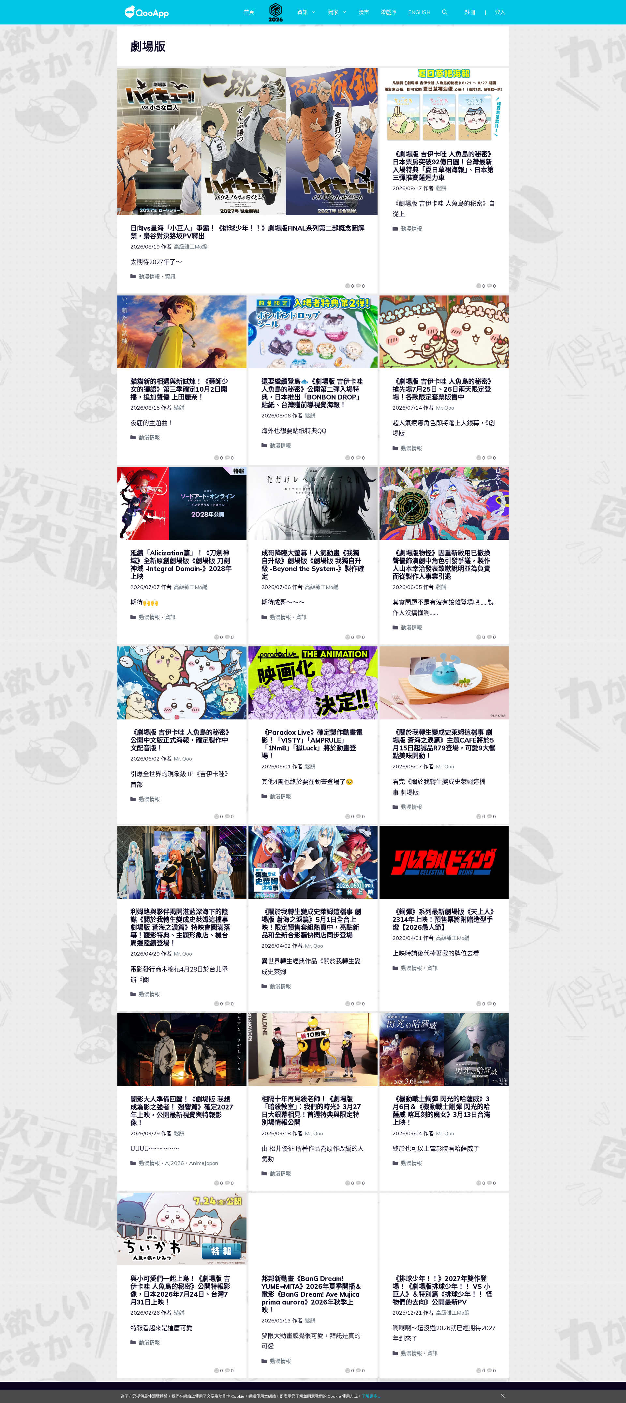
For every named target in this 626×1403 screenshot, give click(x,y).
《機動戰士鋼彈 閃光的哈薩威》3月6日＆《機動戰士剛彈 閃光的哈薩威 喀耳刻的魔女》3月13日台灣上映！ (441, 1110)
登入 (500, 12)
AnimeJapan (203, 1163)
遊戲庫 (388, 12)
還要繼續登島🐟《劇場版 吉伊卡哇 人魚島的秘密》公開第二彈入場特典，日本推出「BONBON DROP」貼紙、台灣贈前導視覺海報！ (312, 393)
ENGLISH (419, 12)
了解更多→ (371, 1396)
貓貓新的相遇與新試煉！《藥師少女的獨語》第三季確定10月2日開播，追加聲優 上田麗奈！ (179, 389)
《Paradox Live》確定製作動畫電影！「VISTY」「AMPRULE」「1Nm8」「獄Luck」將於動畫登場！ (312, 744)
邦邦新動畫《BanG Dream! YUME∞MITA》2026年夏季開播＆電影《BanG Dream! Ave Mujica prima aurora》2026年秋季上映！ (311, 1294)
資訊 (302, 12)
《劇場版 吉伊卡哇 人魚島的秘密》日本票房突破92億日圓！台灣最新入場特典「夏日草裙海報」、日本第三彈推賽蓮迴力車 (443, 166)
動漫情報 (149, 276)
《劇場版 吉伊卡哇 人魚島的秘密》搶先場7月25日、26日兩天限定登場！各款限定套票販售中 (443, 389)
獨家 (333, 12)
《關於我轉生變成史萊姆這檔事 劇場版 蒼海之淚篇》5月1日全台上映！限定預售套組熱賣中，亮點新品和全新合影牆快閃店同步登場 (311, 923)
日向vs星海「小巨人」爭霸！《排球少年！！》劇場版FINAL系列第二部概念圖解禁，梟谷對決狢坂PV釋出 (247, 232)
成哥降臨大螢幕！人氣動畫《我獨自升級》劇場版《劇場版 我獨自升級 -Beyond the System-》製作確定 (312, 565)
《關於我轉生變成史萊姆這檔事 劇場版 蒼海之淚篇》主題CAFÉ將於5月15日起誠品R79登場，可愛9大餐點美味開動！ (444, 744)
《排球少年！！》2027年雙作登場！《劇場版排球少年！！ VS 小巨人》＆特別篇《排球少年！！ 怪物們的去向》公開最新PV (442, 1290)
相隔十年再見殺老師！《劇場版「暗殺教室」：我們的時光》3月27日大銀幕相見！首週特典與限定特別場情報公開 (311, 1110)
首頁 (249, 12)
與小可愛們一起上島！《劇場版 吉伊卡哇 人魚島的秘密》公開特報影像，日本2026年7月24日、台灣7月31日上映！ (180, 1290)
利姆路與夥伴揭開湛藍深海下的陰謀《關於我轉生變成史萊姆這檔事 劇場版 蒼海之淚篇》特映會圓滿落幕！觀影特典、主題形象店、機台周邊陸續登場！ (180, 927)
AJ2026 (174, 1163)
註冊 (470, 12)
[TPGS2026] (275, 12)
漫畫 (364, 12)
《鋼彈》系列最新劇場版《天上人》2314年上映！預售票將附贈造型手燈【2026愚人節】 (443, 919)
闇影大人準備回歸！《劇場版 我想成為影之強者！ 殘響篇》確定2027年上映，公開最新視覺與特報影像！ (181, 1111)
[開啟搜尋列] (444, 12)
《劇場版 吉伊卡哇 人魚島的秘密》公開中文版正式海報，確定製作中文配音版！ (181, 740)
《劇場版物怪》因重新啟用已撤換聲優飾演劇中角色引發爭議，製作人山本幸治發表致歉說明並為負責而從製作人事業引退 (441, 565)
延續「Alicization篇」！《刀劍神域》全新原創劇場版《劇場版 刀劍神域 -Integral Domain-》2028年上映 (181, 565)
